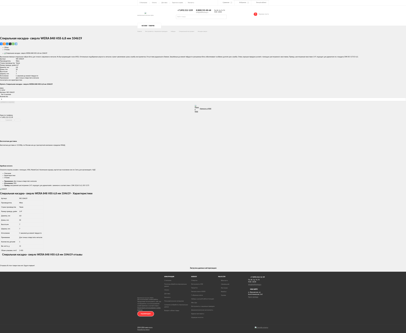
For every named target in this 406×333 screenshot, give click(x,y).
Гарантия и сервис (177, 2)
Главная (139, 31)
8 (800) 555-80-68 (203, 10)
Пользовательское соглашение (174, 301)
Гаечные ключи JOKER (198, 291)
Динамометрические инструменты (202, 310)
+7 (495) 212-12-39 (6, 117)
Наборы (173, 31)
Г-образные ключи (197, 295)
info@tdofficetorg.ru (202, 12)
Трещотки (194, 288)
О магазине (167, 280)
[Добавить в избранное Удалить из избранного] (17, 120)
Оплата (154, 2)
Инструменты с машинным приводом (156, 31)
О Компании (143, 2)
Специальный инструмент (186, 31)
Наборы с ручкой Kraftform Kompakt (202, 299)
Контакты (167, 297)
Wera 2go (194, 302)
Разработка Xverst (143, 329)
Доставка (164, 2)
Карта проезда (253, 297)
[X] (10, 44)
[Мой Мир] (7, 44)
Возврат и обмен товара (171, 310)
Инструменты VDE (197, 284)
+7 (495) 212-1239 (185, 10)
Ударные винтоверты (197, 313)
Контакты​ (191, 2)
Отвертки (194, 280)
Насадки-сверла (202, 31)
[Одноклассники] (4, 44)
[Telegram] (16, 44)
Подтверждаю (146, 313)
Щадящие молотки (197, 317)
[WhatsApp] (13, 44)
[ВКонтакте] (1, 44)
